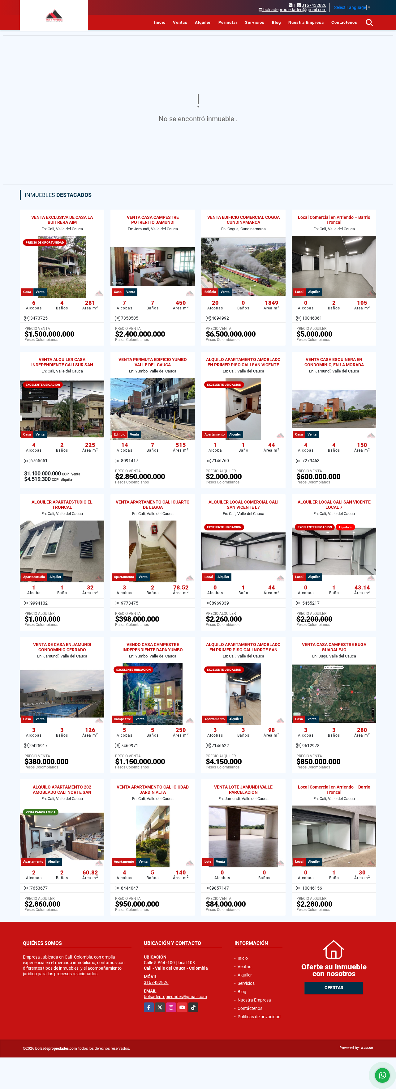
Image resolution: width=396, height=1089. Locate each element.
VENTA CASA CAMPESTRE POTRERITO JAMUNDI (153, 220)
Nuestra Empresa (306, 22)
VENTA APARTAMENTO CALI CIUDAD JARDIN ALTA (153, 790)
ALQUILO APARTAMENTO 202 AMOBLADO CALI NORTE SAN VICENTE (62, 792)
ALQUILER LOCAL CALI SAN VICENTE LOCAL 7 (334, 505)
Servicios (255, 22)
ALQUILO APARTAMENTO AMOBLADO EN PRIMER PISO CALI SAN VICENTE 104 (243, 364)
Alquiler (203, 22)
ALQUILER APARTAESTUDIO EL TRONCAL (62, 505)
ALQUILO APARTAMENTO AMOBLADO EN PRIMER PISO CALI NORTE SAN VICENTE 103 (243, 649)
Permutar (228, 22)
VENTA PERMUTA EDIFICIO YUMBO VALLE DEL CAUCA (152, 362)
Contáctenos (344, 22)
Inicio (160, 22)
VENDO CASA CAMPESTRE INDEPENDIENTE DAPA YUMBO (153, 647)
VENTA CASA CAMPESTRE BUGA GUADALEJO (334, 647)
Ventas (180, 22)
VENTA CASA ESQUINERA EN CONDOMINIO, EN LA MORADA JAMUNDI (334, 364)
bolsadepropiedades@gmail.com (175, 996)
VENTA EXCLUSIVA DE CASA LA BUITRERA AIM (62, 220)
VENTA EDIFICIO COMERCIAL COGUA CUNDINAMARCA (243, 220)
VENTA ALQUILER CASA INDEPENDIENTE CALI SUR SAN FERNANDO (62, 364)
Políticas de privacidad (259, 1016)
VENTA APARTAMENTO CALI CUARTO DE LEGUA (153, 505)
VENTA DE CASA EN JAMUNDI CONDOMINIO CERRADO (62, 647)
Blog (276, 22)
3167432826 (314, 5)
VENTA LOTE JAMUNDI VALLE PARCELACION (243, 790)
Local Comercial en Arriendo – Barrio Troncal (334, 220)
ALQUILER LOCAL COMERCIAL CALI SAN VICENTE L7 (243, 505)
